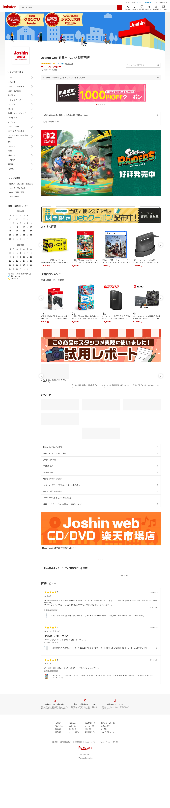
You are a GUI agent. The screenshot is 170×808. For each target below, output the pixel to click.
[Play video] (101, 589)
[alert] (101, 77)
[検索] (119, 7)
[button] (161, 2)
